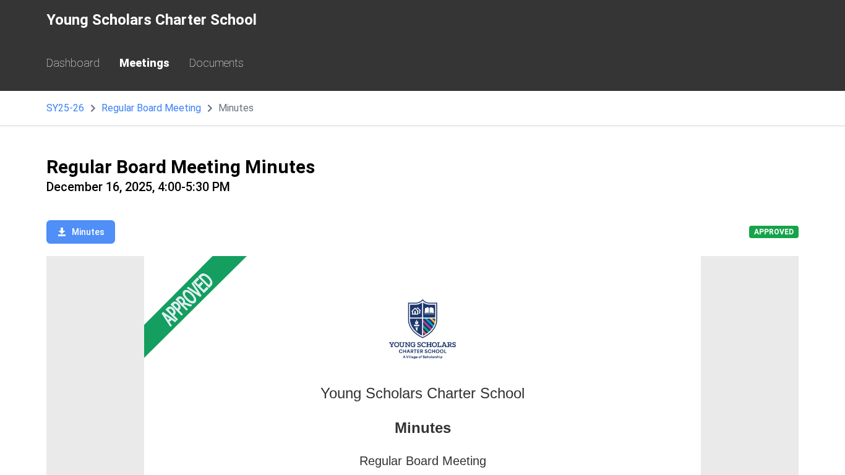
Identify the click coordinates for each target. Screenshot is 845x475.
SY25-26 (65, 108)
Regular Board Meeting (151, 108)
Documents (216, 62)
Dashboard (73, 62)
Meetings (144, 62)
